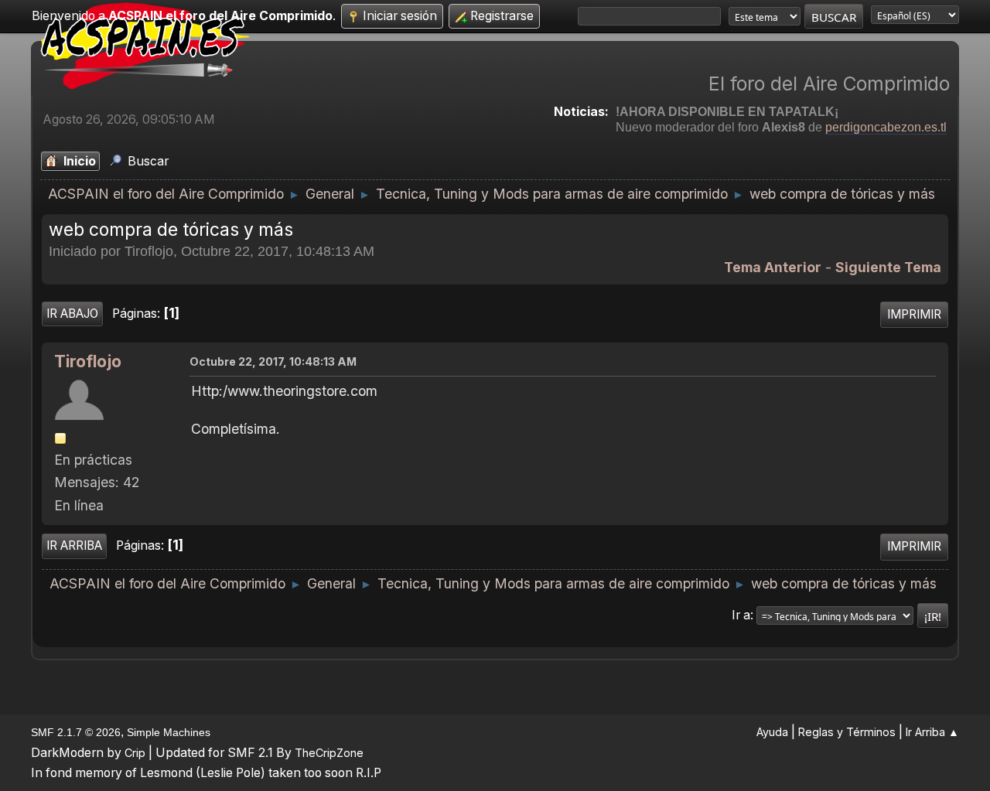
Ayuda (772, 731)
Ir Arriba (74, 545)
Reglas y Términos (847, 731)
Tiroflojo (87, 361)
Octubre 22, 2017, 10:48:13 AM (273, 361)
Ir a (741, 615)
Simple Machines (168, 732)
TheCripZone (329, 752)
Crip (135, 752)
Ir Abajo (72, 313)
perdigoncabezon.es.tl (886, 127)
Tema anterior (772, 267)
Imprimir (914, 314)
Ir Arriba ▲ (932, 731)
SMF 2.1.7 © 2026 (76, 732)
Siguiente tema (888, 267)
